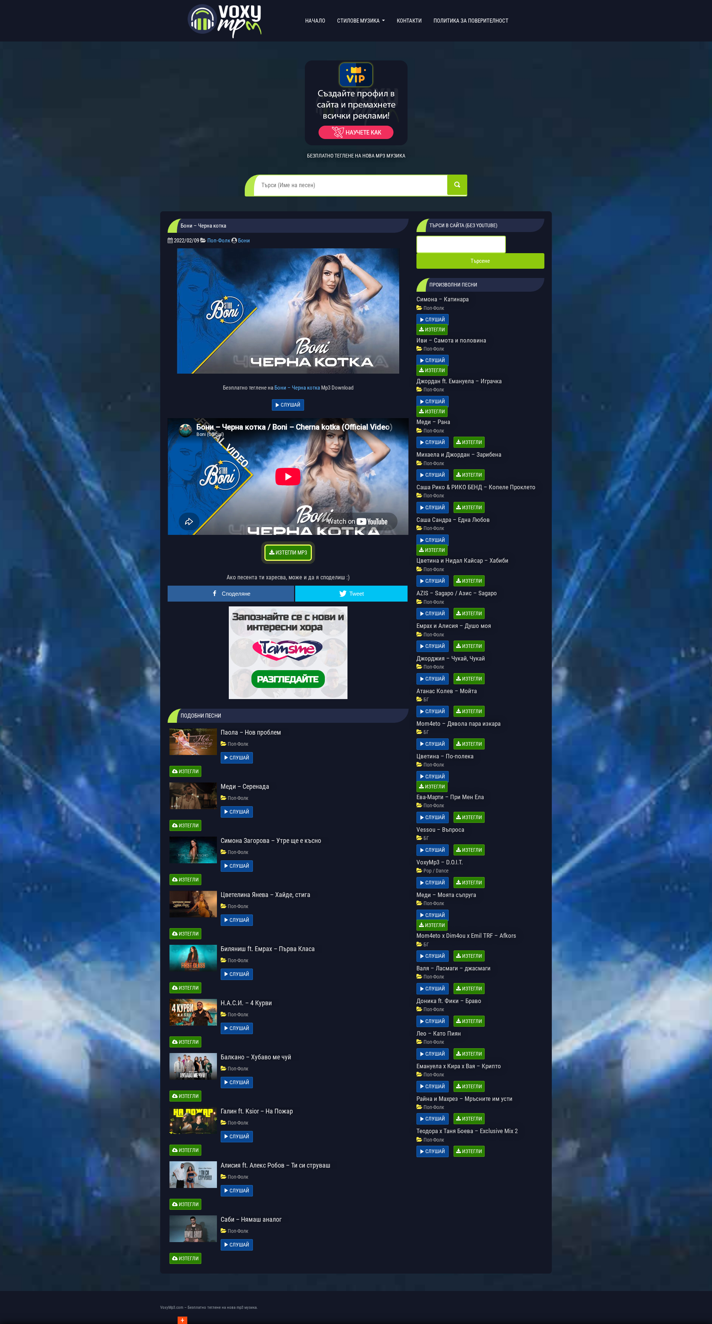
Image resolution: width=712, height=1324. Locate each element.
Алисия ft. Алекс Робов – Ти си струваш (275, 1165)
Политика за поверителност (471, 20)
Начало (316, 20)
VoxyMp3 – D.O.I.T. (439, 862)
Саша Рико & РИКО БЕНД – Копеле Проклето (475, 487)
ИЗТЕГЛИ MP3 (290, 552)
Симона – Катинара (442, 299)
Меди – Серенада (245, 786)
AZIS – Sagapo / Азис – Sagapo (456, 593)
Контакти (409, 20)
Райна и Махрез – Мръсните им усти (464, 1098)
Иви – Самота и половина (451, 340)
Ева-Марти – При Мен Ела (450, 797)
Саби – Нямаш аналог (251, 1219)
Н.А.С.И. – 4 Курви (246, 1003)
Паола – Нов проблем (251, 732)
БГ (426, 699)
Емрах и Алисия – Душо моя (453, 625)
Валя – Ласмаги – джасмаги (453, 968)
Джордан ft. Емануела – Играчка (459, 381)
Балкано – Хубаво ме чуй (256, 1057)
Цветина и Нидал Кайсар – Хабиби (462, 560)
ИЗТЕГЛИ (188, 771)
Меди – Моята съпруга (446, 894)
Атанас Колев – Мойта (446, 691)
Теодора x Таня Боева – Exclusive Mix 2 (467, 1131)
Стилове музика (359, 20)
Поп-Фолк (218, 240)
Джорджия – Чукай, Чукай (450, 658)
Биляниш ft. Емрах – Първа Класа (268, 949)
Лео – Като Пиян (438, 1033)
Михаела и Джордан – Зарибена (458, 454)
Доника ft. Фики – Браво (448, 1000)
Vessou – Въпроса (440, 829)
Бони (244, 240)
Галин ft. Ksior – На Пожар (257, 1111)
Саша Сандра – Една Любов (453, 519)
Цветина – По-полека (445, 756)
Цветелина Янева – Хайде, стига (265, 894)
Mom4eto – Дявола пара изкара (458, 723)
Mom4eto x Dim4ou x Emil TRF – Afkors (466, 935)
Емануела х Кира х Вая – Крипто (458, 1066)
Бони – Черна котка (297, 387)
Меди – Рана (433, 422)
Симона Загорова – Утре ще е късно (271, 840)
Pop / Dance (436, 871)
